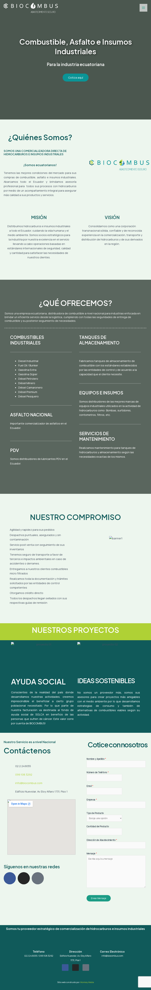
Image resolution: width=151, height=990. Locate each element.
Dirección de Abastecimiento (102, 839)
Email (90, 786)
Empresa (92, 799)
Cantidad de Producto (98, 826)
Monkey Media (87, 982)
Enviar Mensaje (98, 898)
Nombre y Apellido (96, 758)
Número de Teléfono (98, 772)
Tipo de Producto (95, 813)
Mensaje (92, 853)
